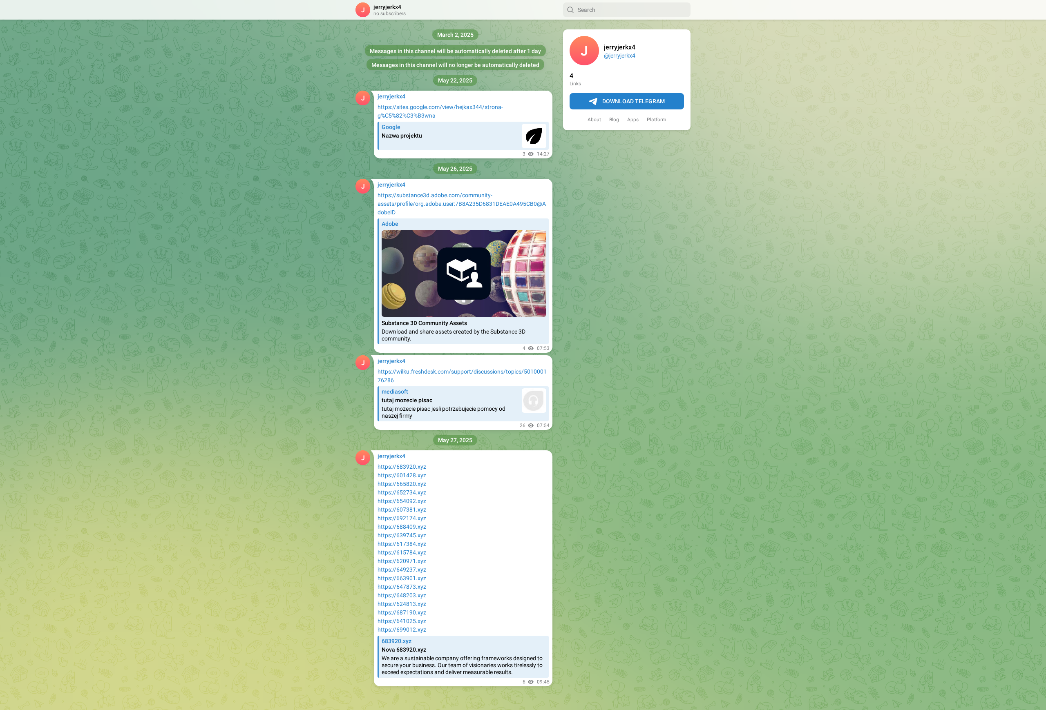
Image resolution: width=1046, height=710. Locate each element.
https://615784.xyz (402, 552)
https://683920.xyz (402, 466)
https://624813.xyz (402, 604)
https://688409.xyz (402, 526)
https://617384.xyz (402, 544)
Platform (656, 119)
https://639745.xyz (402, 535)
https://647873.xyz (402, 586)
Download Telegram (633, 101)
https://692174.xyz (402, 518)
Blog (614, 119)
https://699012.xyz (402, 629)
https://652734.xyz (402, 492)
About (594, 119)
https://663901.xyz (402, 578)
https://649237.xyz (402, 569)
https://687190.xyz (402, 612)
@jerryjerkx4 (619, 55)
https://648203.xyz (402, 595)
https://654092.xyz (402, 501)
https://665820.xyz (402, 484)
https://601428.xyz (402, 475)
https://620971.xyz (402, 561)
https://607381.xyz (402, 509)
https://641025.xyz (402, 621)
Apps (633, 119)
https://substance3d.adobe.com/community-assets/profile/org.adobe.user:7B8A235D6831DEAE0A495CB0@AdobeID (462, 204)
